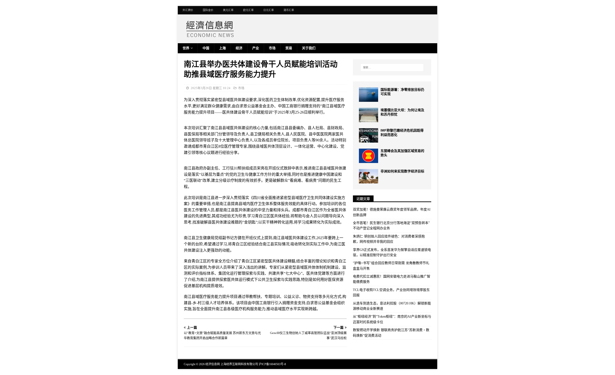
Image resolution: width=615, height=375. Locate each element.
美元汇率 (228, 10)
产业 (255, 48)
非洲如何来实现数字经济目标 (402, 171)
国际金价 (208, 10)
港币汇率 (288, 10)
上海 (222, 48)
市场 (272, 48)
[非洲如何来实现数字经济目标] (368, 176)
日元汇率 (268, 10)
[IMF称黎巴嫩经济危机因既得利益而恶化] (368, 135)
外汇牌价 (188, 10)
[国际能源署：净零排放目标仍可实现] (368, 94)
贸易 (288, 48)
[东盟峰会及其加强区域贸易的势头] (368, 156)
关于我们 (308, 48)
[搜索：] (392, 67)
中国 (206, 48)
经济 (239, 48)
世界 (186, 48)
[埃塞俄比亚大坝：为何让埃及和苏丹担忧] (368, 115)
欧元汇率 (248, 10)
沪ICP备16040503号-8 (272, 364)
